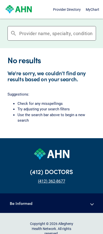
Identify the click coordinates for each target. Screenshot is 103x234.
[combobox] (56, 33)
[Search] (94, 33)
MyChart (92, 9)
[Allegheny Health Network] (18, 9)
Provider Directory (67, 9)
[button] (51, 203)
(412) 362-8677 (51, 181)
